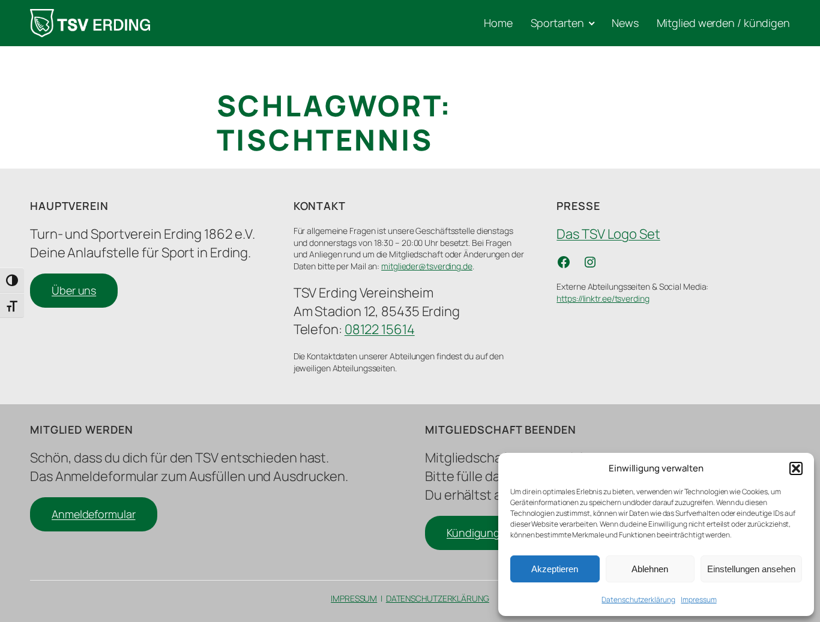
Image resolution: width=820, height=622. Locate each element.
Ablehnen (650, 569)
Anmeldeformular (94, 514)
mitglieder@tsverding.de (426, 266)
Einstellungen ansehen (751, 569)
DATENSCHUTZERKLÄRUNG (437, 598)
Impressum (698, 599)
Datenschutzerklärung (638, 599)
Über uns (74, 290)
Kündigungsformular (496, 532)
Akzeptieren (554, 569)
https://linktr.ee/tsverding (602, 298)
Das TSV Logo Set (608, 234)
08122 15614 (380, 329)
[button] (796, 468)
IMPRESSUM (354, 598)
